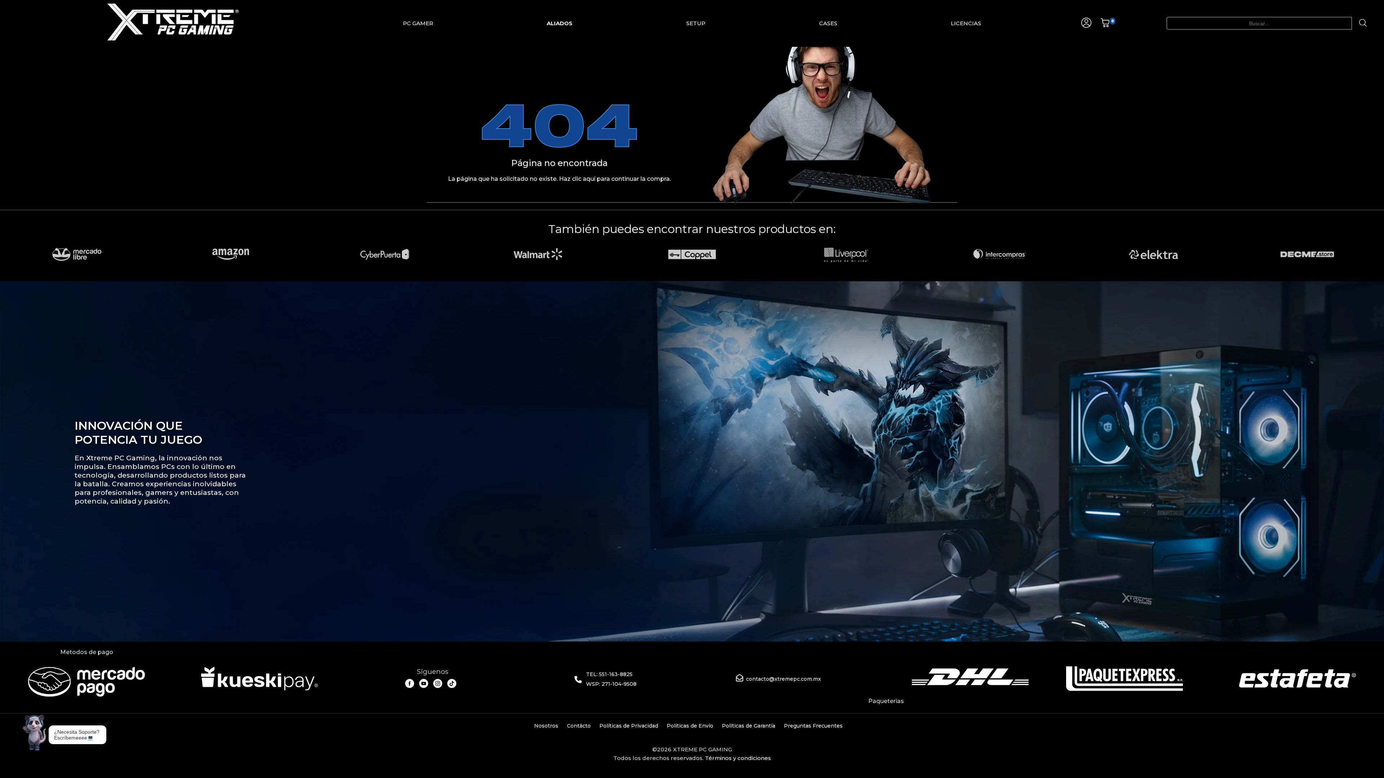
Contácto (579, 726)
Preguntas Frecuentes (813, 726)
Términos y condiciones (738, 758)
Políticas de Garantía (748, 726)
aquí (589, 178)
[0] (1105, 25)
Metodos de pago (86, 652)
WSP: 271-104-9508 (611, 684)
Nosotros (546, 726)
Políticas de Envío (690, 726)
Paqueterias (886, 701)
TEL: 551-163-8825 (609, 674)
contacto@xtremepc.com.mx (783, 679)
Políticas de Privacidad (628, 726)
